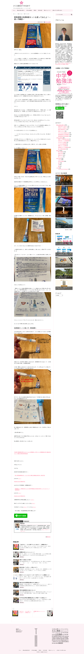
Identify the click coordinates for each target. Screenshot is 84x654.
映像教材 (65, 640)
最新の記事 (27, 521)
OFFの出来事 (47, 22)
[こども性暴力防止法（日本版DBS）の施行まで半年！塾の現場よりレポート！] (64, 262)
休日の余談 (40, 10)
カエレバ (19, 478)
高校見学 (60, 643)
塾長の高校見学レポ (62, 129)
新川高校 (56, 640)
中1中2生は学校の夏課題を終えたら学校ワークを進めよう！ (33, 597)
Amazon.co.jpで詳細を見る (19, 481)
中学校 (63, 632)
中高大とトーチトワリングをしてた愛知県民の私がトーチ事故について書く (64, 216)
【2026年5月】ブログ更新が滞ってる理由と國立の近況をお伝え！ (63, 277)
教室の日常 (60, 153)
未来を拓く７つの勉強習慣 (63, 140)
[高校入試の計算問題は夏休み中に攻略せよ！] (16, 585)
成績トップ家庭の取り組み (63, 139)
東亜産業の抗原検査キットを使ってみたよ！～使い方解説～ (64, 194)
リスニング (57, 632)
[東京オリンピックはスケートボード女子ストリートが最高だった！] (16, 577)
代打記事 (66, 632)
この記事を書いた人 (19, 521)
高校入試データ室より (62, 126)
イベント (63, 629)
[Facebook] (18, 529)
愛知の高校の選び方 (21, 10)
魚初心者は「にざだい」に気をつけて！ (28, 567)
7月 (36, 630)
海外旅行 (57, 641)
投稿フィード (18, 629)
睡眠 (59, 641)
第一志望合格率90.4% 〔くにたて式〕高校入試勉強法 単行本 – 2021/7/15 (30, 475)
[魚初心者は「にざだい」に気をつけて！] (16, 570)
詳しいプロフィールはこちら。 (64, 63)
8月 (36, 629)
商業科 (64, 637)
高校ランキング (61, 131)
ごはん (59, 159)
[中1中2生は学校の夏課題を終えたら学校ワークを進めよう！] (16, 600)
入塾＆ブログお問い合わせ (57, 10)
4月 (36, 632)
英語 (63, 641)
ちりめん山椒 (55, 629)
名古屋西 (53, 637)
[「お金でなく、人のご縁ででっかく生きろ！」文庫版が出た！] (16, 547)
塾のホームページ (47, 10)
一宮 (61, 632)
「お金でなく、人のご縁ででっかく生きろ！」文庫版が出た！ (33, 544)
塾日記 (35, 10)
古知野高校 (55, 636)
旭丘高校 (59, 640)
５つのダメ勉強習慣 (62, 144)
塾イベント (60, 156)
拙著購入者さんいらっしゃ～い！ (27, 552)
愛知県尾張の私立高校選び (63, 136)
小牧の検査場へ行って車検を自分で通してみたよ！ (64, 226)
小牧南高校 (58, 638)
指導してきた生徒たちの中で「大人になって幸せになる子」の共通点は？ (64, 183)
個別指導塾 (53, 634)
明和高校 (62, 640)
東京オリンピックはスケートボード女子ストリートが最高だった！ (34, 575)
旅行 (59, 163)
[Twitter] (16, 529)
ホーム (14, 10)
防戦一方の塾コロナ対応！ (25, 559)
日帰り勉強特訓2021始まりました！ (27, 590)
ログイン (17, 628)
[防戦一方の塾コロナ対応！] (16, 562)
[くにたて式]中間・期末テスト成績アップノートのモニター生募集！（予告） (64, 244)
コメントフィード (19, 630)
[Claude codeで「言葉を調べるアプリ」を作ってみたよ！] (64, 285)
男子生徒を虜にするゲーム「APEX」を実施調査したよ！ (63, 205)
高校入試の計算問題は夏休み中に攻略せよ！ (29, 582)
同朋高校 (59, 636)
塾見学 (66, 637)
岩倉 (61, 638)
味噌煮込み (61, 637)
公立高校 (58, 634)
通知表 (57, 643)
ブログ (61, 630)
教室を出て (60, 155)
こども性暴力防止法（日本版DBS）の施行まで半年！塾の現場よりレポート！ (64, 265)
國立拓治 (48, 536)
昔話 (59, 166)
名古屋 (63, 636)
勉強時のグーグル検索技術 (63, 147)
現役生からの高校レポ (62, 127)
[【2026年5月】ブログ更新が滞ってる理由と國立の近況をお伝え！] (64, 273)
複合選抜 (66, 641)
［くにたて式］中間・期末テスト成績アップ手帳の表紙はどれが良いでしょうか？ (64, 254)
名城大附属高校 (57, 637)
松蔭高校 (54, 641)
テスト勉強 (56, 631)
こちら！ (32, 499)
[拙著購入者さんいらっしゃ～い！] (16, 554)
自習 (61, 641)
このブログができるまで (63, 169)
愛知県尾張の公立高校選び (63, 134)
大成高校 (54, 638)
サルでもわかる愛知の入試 (63, 132)
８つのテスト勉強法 (62, 142)
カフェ (66, 629)
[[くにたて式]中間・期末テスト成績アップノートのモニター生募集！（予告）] (64, 240)
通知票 (55, 643)
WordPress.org (18, 631)
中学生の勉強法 (29, 10)
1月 (36, 633)
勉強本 (63, 634)
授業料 (54, 640)
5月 (36, 631)
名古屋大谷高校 (66, 636)
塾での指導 (60, 151)
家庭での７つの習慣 (62, 145)
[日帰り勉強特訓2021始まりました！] (16, 592)
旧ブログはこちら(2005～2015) (61, 64)
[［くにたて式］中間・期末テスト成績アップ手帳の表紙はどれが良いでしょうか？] (64, 251)
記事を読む (22, 549)
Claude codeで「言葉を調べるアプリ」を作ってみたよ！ (63, 288)
